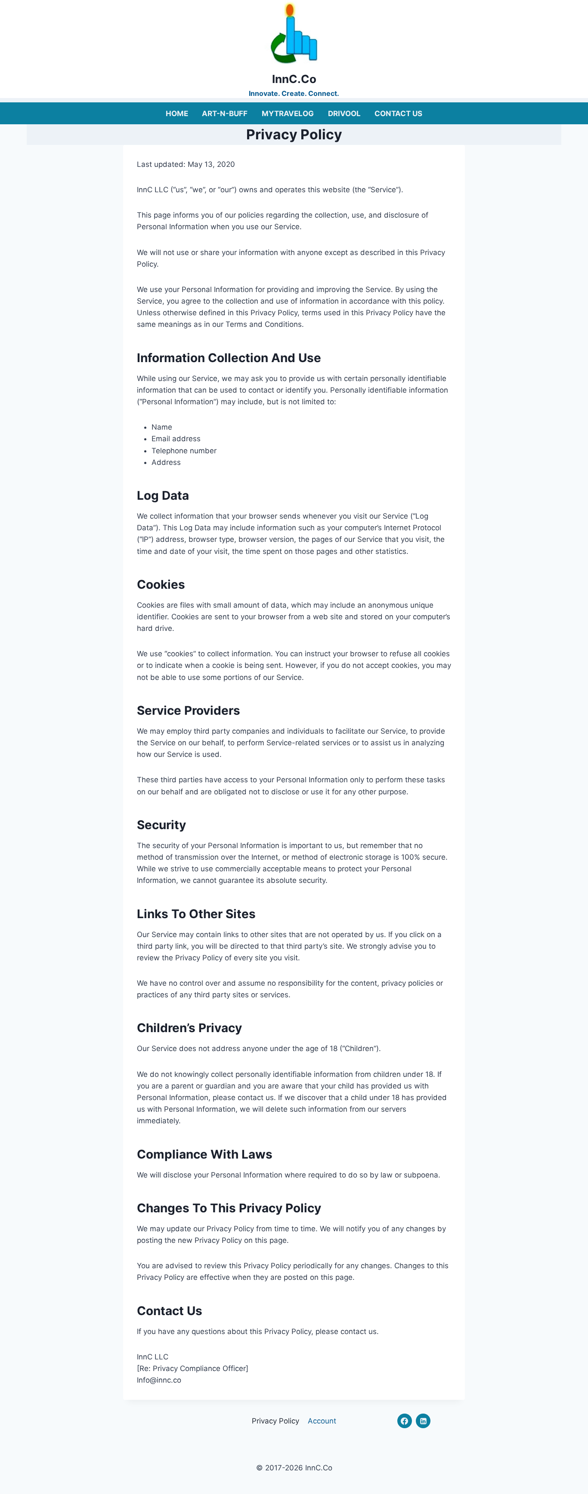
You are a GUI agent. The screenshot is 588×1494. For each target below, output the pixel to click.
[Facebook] (404, 1421)
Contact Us (398, 113)
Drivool (344, 113)
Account (322, 1421)
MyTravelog (288, 113)
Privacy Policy (275, 1421)
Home (177, 113)
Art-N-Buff (225, 113)
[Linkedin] (423, 1421)
